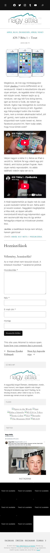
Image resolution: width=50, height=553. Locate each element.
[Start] (35, 409)
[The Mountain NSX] (20, 418)
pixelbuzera (36, 237)
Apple (9, 32)
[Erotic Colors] (16, 415)
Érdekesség (24, 32)
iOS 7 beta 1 (23, 237)
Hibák (14, 237)
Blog (15, 32)
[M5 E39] (35, 418)
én (37, 548)
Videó (40, 32)
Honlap (7, 321)
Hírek (34, 32)
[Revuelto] (35, 415)
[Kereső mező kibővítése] (42, 5)
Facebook (9, 540)
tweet (38, 550)
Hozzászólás (11, 270)
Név (7, 298)
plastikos (14, 86)
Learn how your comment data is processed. (23, 345)
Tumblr (39, 540)
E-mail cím (10, 309)
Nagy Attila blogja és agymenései (25, 546)
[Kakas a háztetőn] (15, 412)
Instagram (30, 540)
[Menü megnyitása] (5, 5)
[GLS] (27, 415)
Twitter (19, 540)
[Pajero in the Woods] (22, 409)
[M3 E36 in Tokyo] (34, 412)
